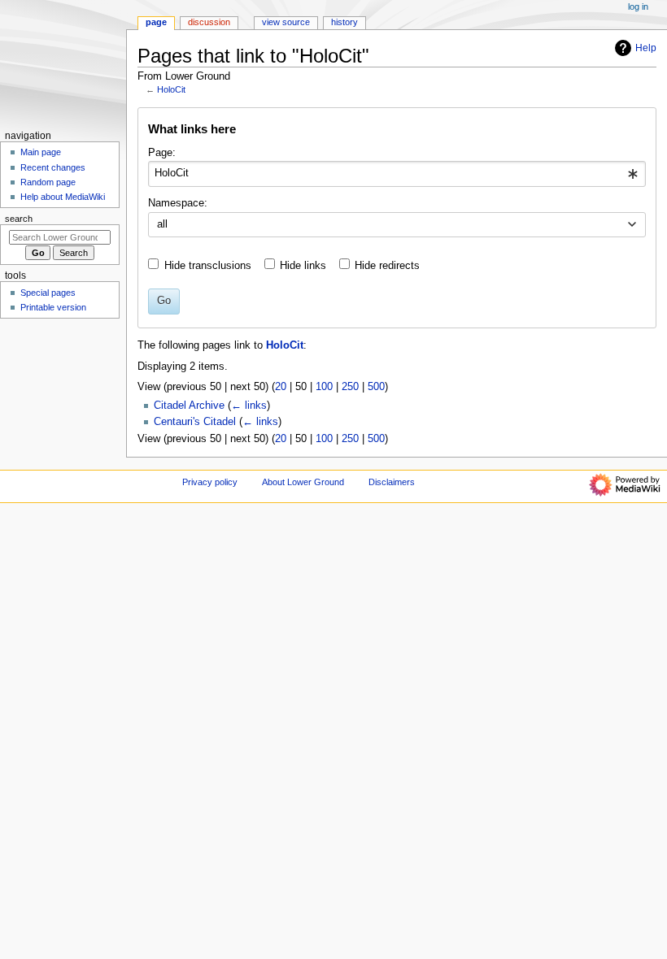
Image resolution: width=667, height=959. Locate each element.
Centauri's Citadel (195, 421)
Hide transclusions (207, 265)
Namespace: (177, 203)
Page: (162, 152)
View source (286, 22)
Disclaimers (391, 482)
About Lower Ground (303, 482)
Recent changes (52, 167)
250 (350, 387)
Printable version (53, 307)
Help (645, 48)
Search (19, 218)
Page (156, 22)
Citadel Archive (189, 405)
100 (324, 387)
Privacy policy (210, 482)
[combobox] (396, 174)
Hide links (303, 265)
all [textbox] (162, 224)
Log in (638, 6)
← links (249, 405)
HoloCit (171, 89)
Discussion (209, 22)
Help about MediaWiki (62, 197)
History (344, 22)
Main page (40, 152)
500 (376, 387)
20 (280, 387)
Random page (48, 182)
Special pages (48, 292)
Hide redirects (387, 265)
